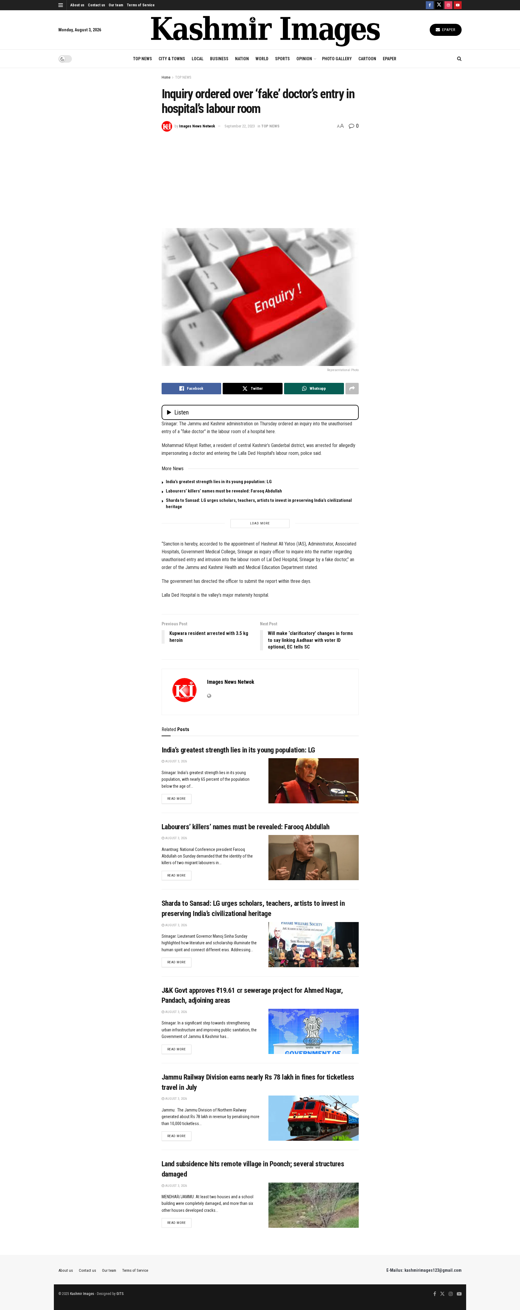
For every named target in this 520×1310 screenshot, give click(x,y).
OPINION (304, 58)
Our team (116, 5)
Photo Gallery (337, 58)
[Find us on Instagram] (448, 5)
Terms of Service (141, 5)
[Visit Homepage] (265, 30)
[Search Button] (459, 59)
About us (77, 5)
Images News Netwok (197, 126)
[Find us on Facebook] (430, 5)
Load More (260, 523)
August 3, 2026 (175, 761)
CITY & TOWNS (172, 58)
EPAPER (389, 58)
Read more (179, 798)
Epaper (448, 29)
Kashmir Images (82, 1294)
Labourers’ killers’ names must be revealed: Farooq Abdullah (224, 491)
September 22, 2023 (239, 126)
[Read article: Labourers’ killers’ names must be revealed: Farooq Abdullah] (313, 857)
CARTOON (367, 58)
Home (166, 77)
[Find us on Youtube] (458, 5)
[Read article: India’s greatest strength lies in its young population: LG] (313, 780)
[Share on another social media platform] (352, 388)
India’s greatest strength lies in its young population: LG (219, 481)
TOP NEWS (142, 58)
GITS (119, 1294)
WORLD (261, 58)
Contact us (96, 5)
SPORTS (282, 58)
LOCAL (197, 58)
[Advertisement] (260, 177)
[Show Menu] (60, 5)
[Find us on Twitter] (439, 5)
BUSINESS (219, 58)
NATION (242, 58)
